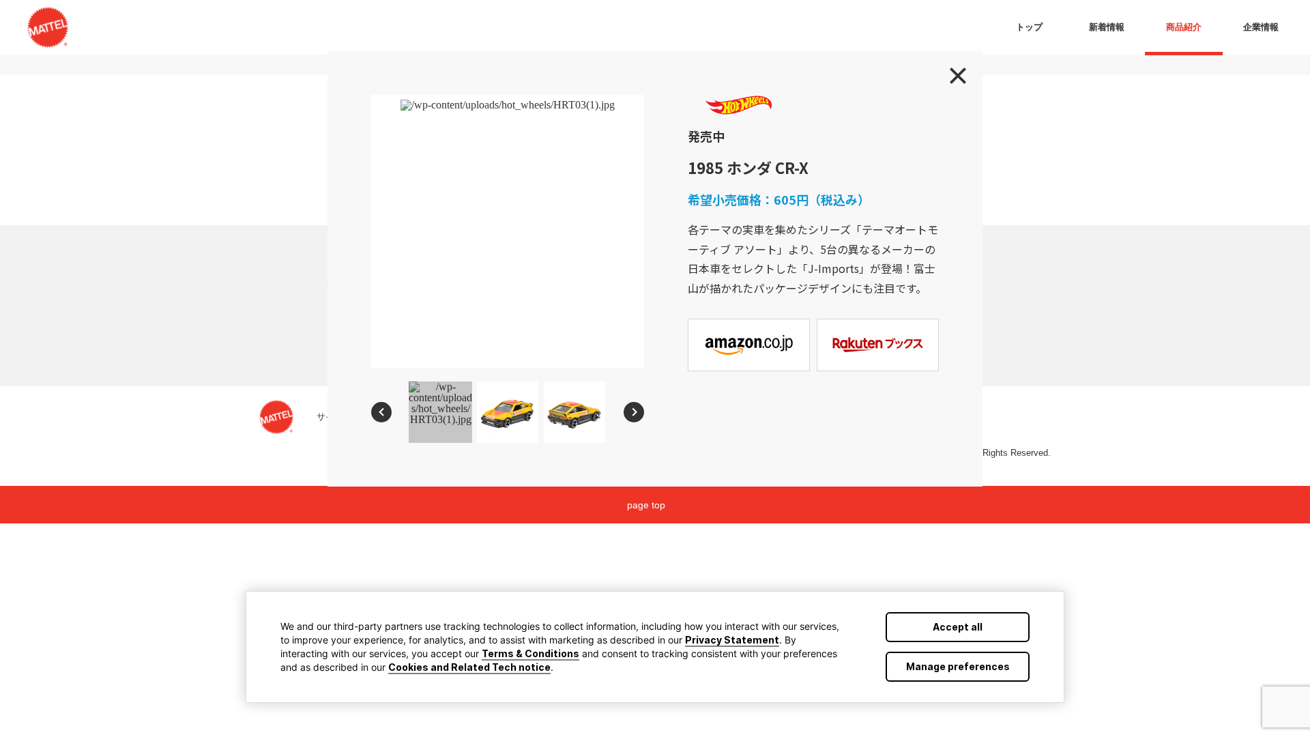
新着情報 (1106, 27)
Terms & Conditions (530, 653)
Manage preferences (958, 666)
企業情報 (1261, 27)
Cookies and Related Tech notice (469, 667)
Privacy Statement (732, 640)
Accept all (957, 627)
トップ (1029, 27)
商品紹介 (1184, 27)
